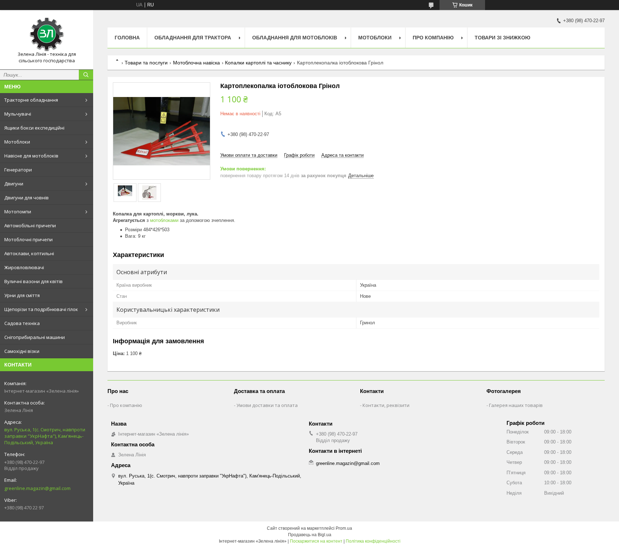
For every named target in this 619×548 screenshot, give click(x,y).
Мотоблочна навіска (196, 63)
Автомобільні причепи (30, 225)
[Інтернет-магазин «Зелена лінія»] (46, 33)
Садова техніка (22, 323)
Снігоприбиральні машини (34, 337)
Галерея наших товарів (516, 405)
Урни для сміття (22, 295)
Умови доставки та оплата (267, 405)
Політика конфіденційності (373, 541)
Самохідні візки (21, 351)
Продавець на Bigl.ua (309, 534)
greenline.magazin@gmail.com (37, 488)
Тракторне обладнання (31, 100)
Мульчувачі (17, 114)
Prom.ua (344, 528)
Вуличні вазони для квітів (33, 281)
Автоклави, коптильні (29, 253)
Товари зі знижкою (502, 37)
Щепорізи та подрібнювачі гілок (41, 309)
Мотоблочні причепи (28, 239)
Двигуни (13, 183)
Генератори (18, 169)
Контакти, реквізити (386, 405)
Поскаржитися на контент (316, 541)
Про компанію (433, 37)
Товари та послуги (146, 63)
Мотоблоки (17, 142)
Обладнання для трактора (192, 37)
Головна (127, 37)
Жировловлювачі (24, 267)
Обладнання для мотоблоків (294, 37)
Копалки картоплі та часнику (258, 63)
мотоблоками (164, 220)
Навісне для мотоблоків (31, 155)
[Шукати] (86, 74)
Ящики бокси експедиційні (34, 128)
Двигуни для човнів (26, 197)
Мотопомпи (17, 211)
